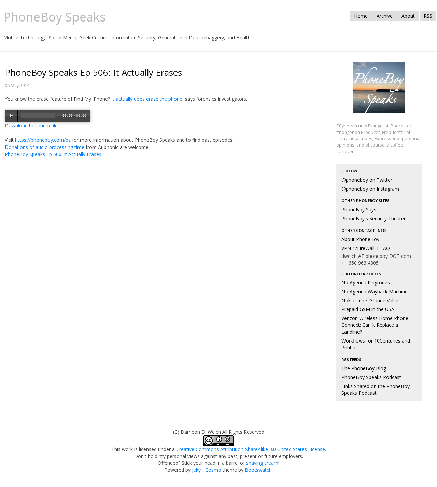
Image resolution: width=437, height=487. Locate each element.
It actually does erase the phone (146, 99)
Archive (385, 16)
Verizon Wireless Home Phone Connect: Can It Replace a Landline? (374, 325)
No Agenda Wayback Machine (374, 291)
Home (361, 16)
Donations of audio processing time (44, 147)
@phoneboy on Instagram (370, 188)
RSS (428, 16)
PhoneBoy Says (358, 209)
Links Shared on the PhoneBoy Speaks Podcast (375, 389)
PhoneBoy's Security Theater (373, 218)
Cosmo (213, 470)
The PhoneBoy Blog (363, 368)
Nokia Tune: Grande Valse (369, 300)
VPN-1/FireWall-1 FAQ (365, 248)
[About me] (379, 91)
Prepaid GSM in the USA (367, 309)
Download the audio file (31, 125)
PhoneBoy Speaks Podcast (371, 377)
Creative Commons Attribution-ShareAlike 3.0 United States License (250, 449)
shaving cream (262, 463)
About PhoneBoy (360, 239)
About (408, 16)
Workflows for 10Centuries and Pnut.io (375, 344)
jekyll (197, 470)
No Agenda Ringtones (365, 282)
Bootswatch (258, 470)
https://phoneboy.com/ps (43, 140)
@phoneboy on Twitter (366, 180)
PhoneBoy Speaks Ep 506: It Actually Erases (53, 154)
